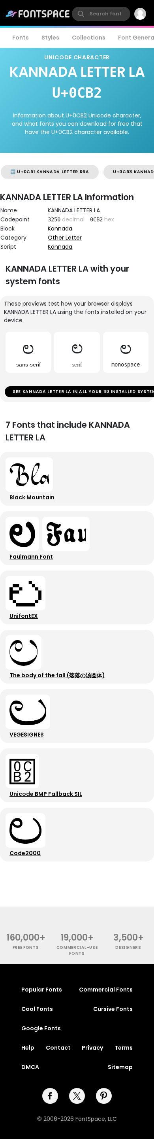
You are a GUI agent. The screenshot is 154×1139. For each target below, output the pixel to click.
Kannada (60, 228)
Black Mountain (31, 497)
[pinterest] (104, 1096)
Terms (124, 1048)
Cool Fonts (37, 1009)
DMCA (30, 1067)
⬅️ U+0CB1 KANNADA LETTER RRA (49, 172)
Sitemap (120, 1067)
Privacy (92, 1048)
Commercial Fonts (106, 990)
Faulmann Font (31, 557)
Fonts (20, 38)
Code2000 (25, 853)
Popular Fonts (41, 990)
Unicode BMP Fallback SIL (45, 794)
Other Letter (65, 238)
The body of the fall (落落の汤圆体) (57, 675)
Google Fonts (41, 1028)
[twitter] (77, 1096)
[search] (101, 14)
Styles (50, 38)
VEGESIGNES (26, 735)
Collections (88, 38)
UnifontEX (23, 616)
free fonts (26, 947)
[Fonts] (38, 14)
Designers (128, 947)
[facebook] (50, 1096)
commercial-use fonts (77, 950)
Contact (58, 1048)
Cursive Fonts (113, 1009)
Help (27, 1048)
